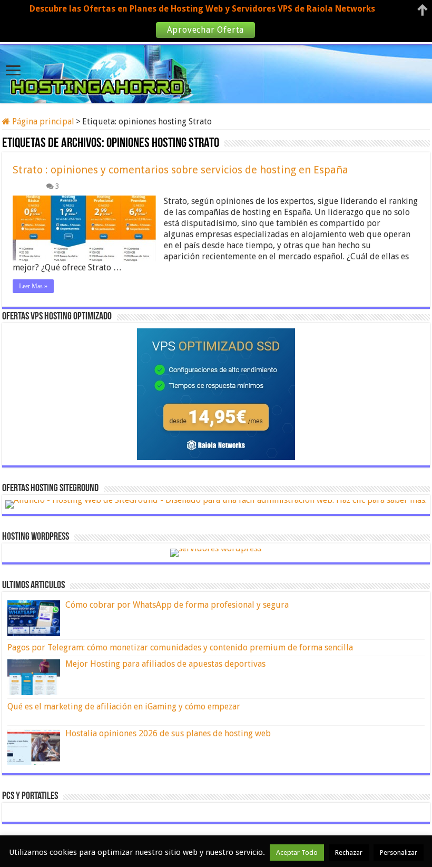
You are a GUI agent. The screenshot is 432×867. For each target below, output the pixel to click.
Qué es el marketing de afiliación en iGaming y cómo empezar (123, 707)
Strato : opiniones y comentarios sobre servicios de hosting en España (180, 169)
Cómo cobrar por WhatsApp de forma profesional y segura (177, 605)
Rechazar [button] (348, 852)
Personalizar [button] (398, 852)
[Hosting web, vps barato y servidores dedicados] (216, 72)
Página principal (42, 121)
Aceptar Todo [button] (297, 852)
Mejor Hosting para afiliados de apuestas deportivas (165, 664)
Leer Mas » (33, 286)
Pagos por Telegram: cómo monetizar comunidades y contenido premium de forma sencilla (180, 647)
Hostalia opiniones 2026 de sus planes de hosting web (168, 733)
